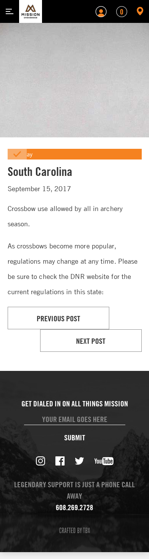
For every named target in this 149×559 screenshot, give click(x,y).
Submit (74, 437)
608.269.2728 (74, 507)
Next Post (90, 341)
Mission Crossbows (30, 11)
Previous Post (58, 318)
